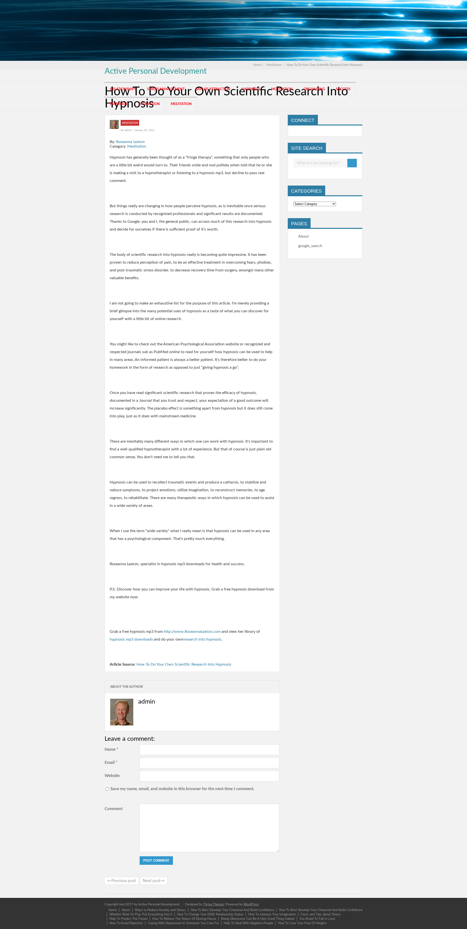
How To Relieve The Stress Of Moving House (184, 918)
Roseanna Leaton (130, 142)
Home (112, 910)
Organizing (314, 89)
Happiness (250, 89)
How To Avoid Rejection (126, 923)
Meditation (181, 104)
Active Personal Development (156, 71)
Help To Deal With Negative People (248, 923)
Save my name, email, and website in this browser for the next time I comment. (182, 789)
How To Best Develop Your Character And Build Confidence (232, 910)
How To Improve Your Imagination (272, 914)
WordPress (251, 904)
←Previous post (121, 881)
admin (128, 130)
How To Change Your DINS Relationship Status (210, 914)
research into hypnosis (202, 639)
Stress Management (166, 89)
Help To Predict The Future (128, 918)
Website (112, 776)
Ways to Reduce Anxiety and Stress (160, 910)
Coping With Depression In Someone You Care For (183, 923)
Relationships (123, 89)
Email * (111, 762)
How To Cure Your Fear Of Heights (302, 923)
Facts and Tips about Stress (321, 914)
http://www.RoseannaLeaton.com (192, 632)
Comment (114, 809)
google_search (310, 246)
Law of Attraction (213, 89)
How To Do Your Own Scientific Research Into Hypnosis (183, 664)
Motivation (282, 89)
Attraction (149, 104)
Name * (111, 749)
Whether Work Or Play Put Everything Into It (140, 914)
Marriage (119, 104)
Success (343, 89)
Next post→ (154, 881)
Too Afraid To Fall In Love (317, 918)
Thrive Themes (213, 904)
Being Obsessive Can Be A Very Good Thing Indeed (257, 918)
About (303, 236)
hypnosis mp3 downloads (131, 639)
